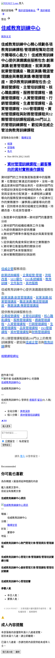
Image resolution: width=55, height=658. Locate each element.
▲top (4, 420)
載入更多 (6, 426)
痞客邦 (33, 400)
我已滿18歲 (7, 652)
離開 (18, 652)
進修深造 (25, 411)
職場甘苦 (26, 137)
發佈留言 (6, 445)
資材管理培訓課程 (30, 415)
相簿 (9, 144)
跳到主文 (6, 36)
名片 (9, 151)
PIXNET (14, 608)
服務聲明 (33, 612)
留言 (39, 400)
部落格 (11, 147)
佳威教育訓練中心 (20, 28)
